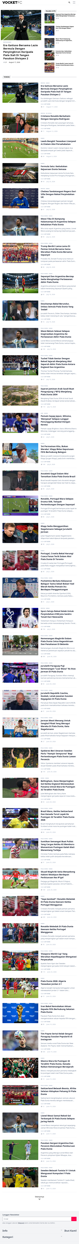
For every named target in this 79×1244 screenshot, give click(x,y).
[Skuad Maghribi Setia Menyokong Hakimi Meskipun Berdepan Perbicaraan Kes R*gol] (20, 878)
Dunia (42, 778)
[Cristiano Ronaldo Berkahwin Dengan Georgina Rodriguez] (20, 123)
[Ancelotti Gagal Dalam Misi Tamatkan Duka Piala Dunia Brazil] (20, 480)
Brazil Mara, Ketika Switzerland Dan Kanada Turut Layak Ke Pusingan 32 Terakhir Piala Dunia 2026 (57, 815)
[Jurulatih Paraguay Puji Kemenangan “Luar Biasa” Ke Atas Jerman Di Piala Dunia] (20, 673)
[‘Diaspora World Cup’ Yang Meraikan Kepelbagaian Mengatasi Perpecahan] (20, 961)
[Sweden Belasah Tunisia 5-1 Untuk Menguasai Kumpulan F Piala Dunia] (20, 1177)
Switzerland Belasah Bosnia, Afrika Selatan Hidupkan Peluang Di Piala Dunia (58, 1091)
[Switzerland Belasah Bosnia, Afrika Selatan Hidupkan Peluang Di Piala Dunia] (20, 1095)
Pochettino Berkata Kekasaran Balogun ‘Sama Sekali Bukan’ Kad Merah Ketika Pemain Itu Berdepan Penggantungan (57, 585)
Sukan (47, 83)
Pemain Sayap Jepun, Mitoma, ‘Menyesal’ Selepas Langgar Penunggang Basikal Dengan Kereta (56, 420)
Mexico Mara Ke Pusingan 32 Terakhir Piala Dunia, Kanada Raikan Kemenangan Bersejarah (57, 1064)
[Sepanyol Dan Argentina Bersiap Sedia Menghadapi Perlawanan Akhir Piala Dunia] (20, 283)
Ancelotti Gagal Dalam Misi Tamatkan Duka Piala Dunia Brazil (58, 475)
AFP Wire (47, 104)
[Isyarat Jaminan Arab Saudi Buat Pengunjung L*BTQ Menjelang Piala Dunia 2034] (20, 395)
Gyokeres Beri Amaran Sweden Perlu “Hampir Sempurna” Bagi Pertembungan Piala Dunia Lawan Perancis (58, 755)
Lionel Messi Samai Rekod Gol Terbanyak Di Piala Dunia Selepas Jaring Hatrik (58, 1118)
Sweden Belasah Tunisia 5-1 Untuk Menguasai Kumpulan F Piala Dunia (58, 1173)
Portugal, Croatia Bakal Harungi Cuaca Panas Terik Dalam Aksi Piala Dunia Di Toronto (57, 556)
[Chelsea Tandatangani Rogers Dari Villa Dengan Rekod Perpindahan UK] (20, 198)
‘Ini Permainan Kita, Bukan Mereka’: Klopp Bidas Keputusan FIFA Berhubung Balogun (57, 449)
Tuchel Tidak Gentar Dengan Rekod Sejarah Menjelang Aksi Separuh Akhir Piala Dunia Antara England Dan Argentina (58, 362)
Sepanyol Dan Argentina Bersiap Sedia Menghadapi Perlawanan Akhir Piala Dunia (66, 15)
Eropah (43, 83)
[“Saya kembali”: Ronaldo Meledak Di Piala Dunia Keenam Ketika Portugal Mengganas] (20, 906)
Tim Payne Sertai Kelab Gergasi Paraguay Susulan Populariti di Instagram (57, 1036)
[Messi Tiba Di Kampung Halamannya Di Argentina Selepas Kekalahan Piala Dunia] (20, 226)
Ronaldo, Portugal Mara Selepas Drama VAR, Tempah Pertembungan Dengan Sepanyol (58, 501)
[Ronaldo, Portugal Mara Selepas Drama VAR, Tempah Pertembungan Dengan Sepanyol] (20, 506)
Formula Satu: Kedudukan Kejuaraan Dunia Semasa (64, 52)
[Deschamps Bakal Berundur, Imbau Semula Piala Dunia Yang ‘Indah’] (20, 311)
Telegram (21, 1223)
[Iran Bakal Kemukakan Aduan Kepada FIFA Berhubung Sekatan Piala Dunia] (20, 1013)
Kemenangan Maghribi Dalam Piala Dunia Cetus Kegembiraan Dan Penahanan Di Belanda (57, 641)
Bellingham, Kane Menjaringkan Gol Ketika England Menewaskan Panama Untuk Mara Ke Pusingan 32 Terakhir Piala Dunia (58, 785)
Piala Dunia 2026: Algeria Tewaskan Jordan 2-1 (53, 982)
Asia (42, 413)
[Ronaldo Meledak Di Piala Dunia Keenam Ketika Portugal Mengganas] (20, 933)
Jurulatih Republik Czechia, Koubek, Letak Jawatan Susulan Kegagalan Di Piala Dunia (57, 696)
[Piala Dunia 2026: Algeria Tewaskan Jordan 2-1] (20, 988)
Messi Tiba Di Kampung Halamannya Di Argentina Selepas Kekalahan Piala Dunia (65, 40)
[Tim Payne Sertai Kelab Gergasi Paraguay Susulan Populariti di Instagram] (20, 1040)
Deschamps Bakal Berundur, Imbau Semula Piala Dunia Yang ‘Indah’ (57, 306)
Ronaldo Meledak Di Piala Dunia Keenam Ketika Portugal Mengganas (57, 929)
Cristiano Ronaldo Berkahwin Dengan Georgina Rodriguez (55, 117)
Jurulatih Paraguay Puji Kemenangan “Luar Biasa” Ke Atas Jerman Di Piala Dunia (58, 668)
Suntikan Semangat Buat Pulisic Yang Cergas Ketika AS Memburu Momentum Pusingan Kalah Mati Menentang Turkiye (57, 845)
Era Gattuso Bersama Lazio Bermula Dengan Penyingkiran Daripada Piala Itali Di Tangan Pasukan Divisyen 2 (56, 90)
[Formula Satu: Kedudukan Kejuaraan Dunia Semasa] (20, 173)
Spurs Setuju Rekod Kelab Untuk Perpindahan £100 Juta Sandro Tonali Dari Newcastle (57, 614)
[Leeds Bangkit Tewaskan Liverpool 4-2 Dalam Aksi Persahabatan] (20, 148)
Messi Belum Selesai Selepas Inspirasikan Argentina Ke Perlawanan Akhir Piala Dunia (56, 334)
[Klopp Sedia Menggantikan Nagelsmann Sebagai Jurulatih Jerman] (20, 533)
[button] (74, 2)
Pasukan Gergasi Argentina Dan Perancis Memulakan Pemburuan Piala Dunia (58, 1146)
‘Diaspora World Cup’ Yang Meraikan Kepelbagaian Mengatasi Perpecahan (59, 956)
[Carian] (69, 2)
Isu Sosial (49, 113)
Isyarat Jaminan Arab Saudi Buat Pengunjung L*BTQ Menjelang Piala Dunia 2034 (57, 391)
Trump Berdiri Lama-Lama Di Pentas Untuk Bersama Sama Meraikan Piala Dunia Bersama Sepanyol (65, 66)
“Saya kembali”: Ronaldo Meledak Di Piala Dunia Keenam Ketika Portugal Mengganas (58, 902)
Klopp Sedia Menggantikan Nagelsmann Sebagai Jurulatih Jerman (56, 529)
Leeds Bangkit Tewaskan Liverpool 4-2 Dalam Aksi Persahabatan (58, 142)
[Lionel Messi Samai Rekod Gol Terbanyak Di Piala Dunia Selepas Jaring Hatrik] (20, 1123)
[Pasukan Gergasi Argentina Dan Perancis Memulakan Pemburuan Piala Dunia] (20, 1150)
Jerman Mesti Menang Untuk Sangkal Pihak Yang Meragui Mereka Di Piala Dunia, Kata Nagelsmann (55, 725)
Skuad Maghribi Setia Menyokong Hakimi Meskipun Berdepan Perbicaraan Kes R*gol (58, 874)
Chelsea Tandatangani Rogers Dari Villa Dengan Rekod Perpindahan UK (65, 28)
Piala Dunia (44, 216)
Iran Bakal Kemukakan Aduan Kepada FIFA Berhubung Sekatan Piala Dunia (57, 1009)
